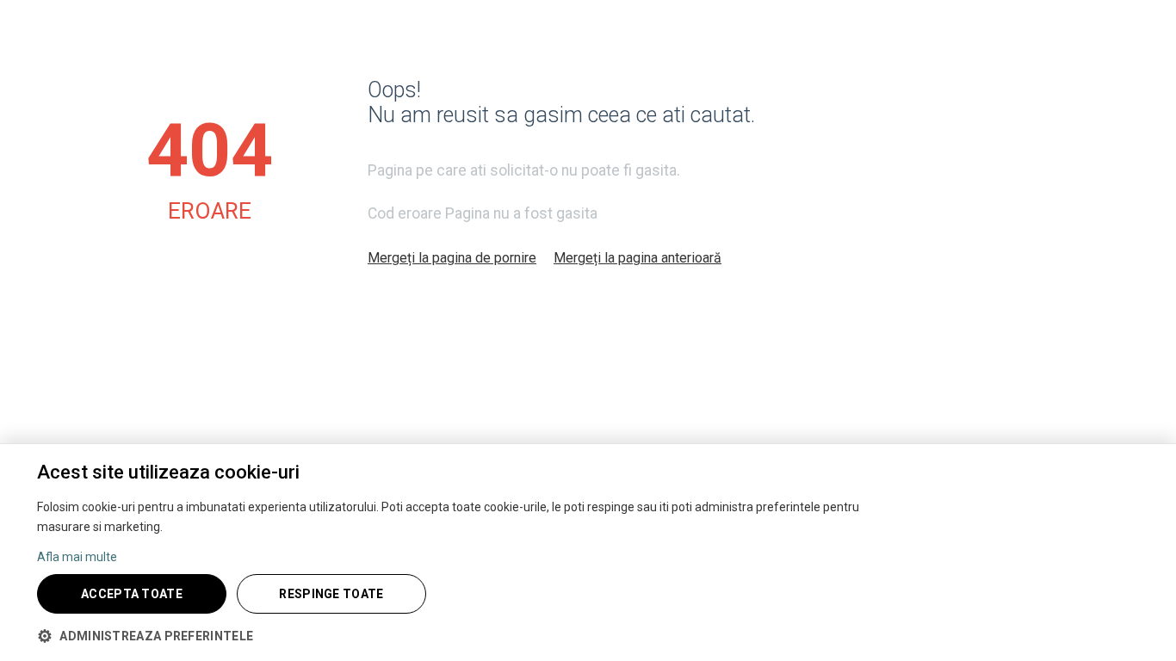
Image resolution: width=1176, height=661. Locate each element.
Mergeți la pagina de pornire (452, 258)
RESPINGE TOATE (331, 594)
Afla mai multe (77, 557)
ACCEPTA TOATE (132, 594)
